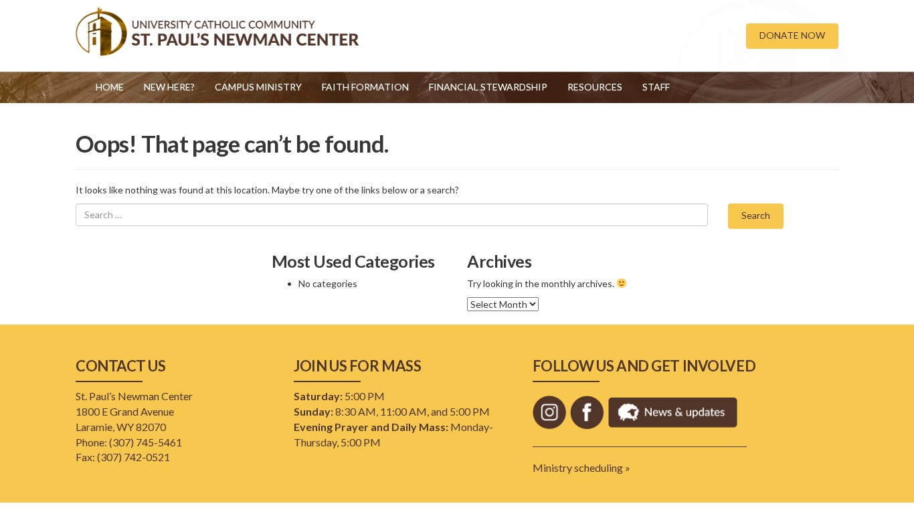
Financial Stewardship (488, 86)
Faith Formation (365, 86)
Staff (656, 86)
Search (755, 215)
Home (110, 86)
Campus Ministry (258, 86)
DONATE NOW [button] (792, 35)
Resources (594, 86)
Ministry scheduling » (581, 467)
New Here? (169, 86)
